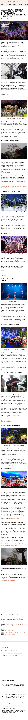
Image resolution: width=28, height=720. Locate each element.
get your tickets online (18, 532)
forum (14, 4)
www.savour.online (5, 416)
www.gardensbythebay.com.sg (14, 518)
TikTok (22, 624)
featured (9, 4)
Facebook (5, 25)
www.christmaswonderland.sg (9, 580)
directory (3, 4)
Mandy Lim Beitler (6, 18)
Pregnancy (20, 4)
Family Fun (10, 653)
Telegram (17, 624)
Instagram (13, 624)
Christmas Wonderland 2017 (14, 655)
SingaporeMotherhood (14, 1)
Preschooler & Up (18, 653)
